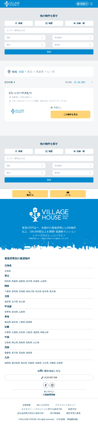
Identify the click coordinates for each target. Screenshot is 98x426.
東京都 (53, 291)
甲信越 (8, 306)
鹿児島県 (16, 363)
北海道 (8, 265)
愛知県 (8, 322)
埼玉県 (38, 291)
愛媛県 (8, 353)
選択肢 (57, 45)
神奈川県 (30, 291)
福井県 (8, 302)
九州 (7, 357)
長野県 (8, 312)
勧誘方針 (72, 409)
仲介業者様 (55, 413)
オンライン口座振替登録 (49, 393)
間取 (8, 38)
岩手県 (29, 281)
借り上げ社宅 (43, 405)
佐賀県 (60, 363)
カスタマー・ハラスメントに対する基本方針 (41, 409)
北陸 (7, 296)
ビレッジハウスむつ (20, 92)
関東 (7, 286)
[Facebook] (45, 385)
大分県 (45, 363)
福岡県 (8, 363)
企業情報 (26, 405)
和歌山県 (44, 332)
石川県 (15, 302)
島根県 (22, 342)
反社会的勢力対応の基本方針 (30, 413)
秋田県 (8, 281)
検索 (49, 52)
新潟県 (15, 312)
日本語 (82, 4)
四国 (7, 347)
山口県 (36, 342)
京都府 (15, 332)
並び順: (68, 82)
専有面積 (58, 38)
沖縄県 (53, 363)
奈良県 (22, 332)
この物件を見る (70, 114)
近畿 (7, 327)
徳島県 (29, 353)
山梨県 (22, 312)
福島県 (22, 281)
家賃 (8, 45)
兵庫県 (8, 332)
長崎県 (38, 363)
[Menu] (91, 4)
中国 (7, 337)
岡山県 (15, 342)
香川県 (15, 353)
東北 (7, 275)
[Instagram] (52, 385)
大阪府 (29, 332)
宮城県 (36, 281)
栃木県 (45, 291)
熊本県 (24, 363)
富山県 (22, 302)
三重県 (22, 322)
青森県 (15, 281)
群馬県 (15, 291)
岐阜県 (15, 322)
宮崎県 (31, 363)
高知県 (22, 353)
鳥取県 (29, 342)
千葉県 (8, 291)
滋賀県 (36, 332)
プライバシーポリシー (65, 405)
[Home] (49, 214)
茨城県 (22, 291)
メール (68, 195)
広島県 (8, 342)
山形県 (43, 281)
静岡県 (29, 322)
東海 (7, 316)
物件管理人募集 (73, 413)
